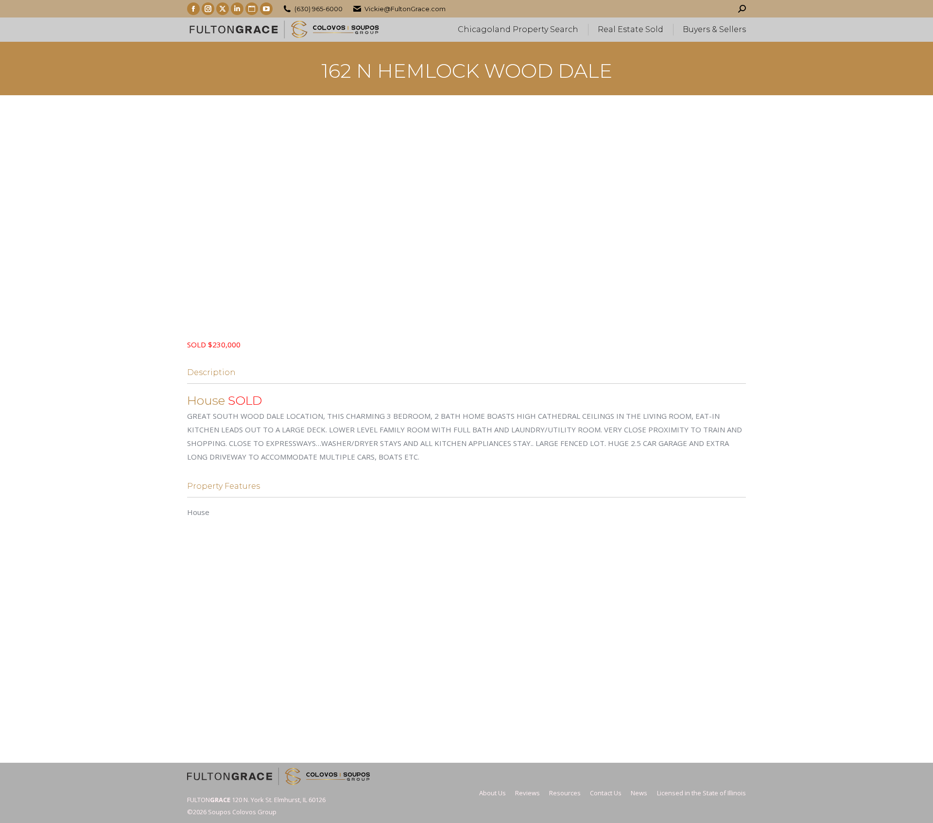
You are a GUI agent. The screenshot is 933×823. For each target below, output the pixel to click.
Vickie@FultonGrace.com (405, 9)
